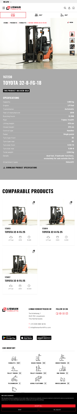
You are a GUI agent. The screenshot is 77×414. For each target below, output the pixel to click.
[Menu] (4, 8)
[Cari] (65, 8)
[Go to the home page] (13, 8)
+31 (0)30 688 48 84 (38, 324)
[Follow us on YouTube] (63, 313)
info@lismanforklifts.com (40, 327)
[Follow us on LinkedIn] (60, 313)
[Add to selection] (33, 203)
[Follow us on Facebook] (57, 313)
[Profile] (69, 8)
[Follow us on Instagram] (67, 313)
